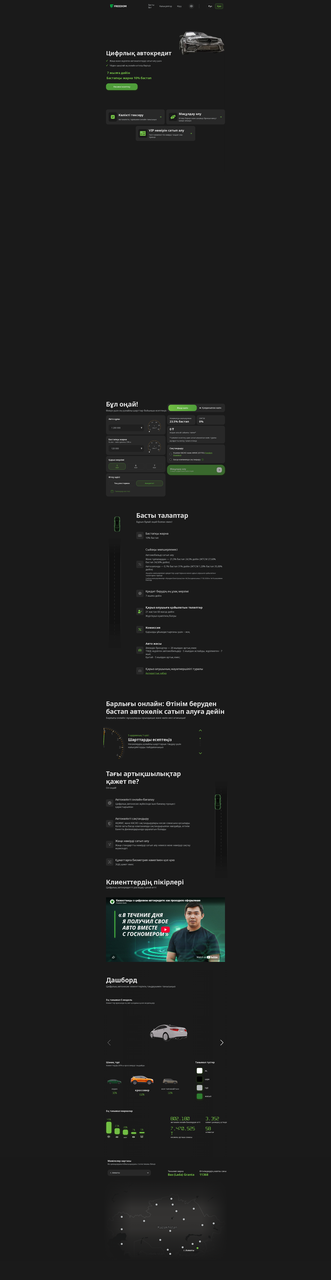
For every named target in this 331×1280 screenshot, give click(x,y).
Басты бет (151, 6)
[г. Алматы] (197, 1248)
